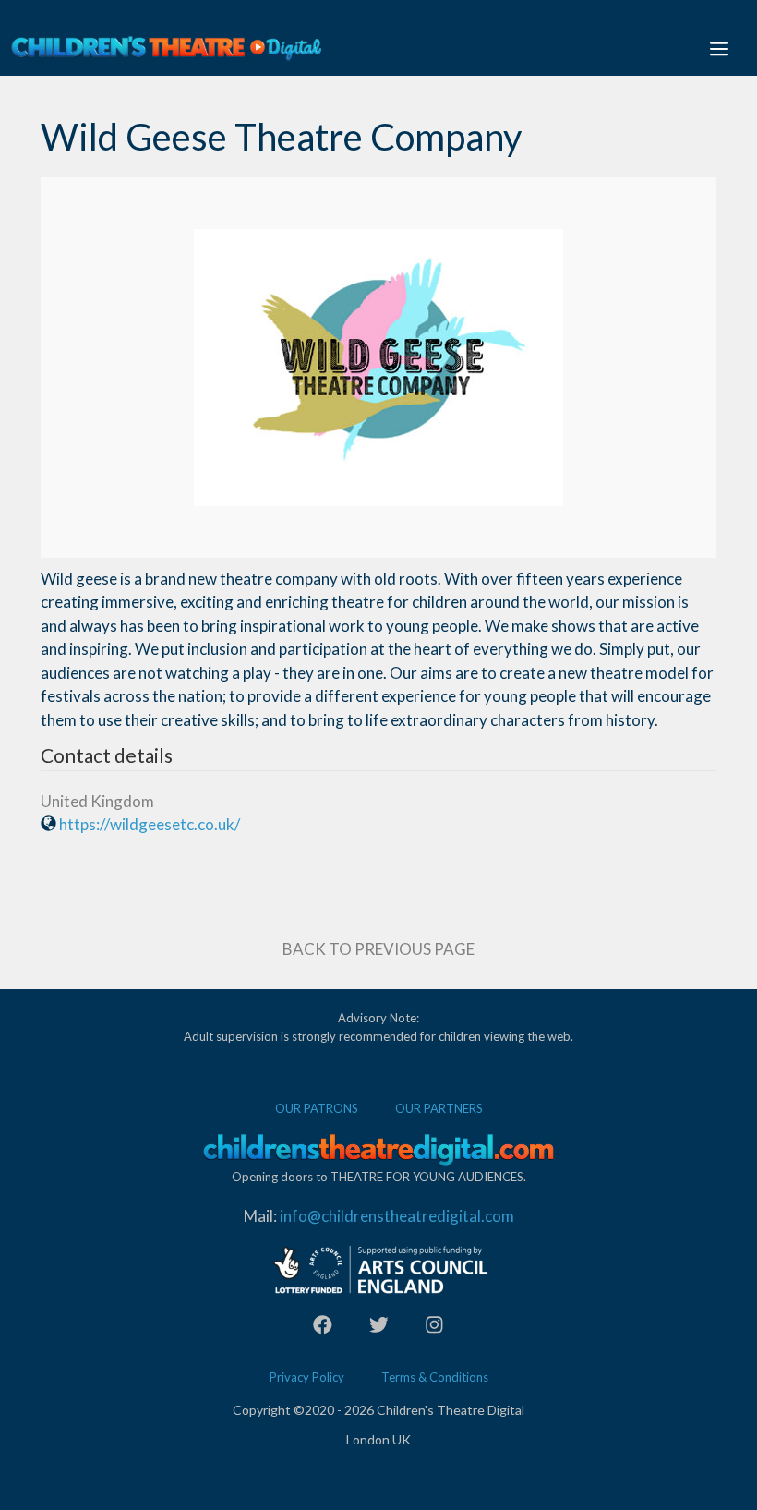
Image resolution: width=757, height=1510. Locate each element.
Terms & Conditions (434, 1377)
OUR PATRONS (316, 1108)
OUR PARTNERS (439, 1108)
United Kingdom (97, 801)
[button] (719, 48)
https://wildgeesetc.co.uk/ (149, 824)
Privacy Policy (307, 1377)
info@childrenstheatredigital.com (397, 1216)
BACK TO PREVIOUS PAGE (378, 949)
